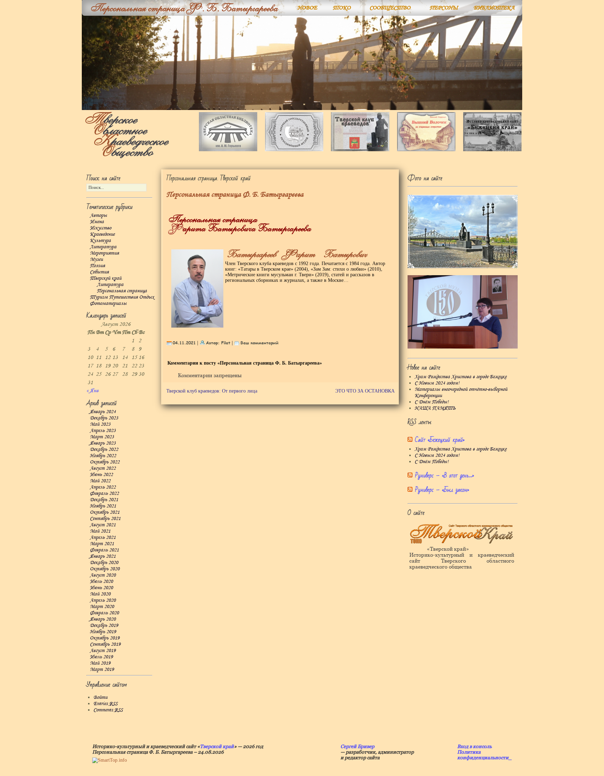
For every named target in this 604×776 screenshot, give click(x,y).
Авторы (98, 215)
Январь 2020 (103, 619)
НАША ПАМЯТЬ (435, 408)
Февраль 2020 (104, 613)
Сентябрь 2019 (105, 644)
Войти (100, 697)
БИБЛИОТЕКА (494, 8)
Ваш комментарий (259, 342)
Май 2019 (100, 663)
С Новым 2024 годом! (437, 383)
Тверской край (105, 278)
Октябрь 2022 (105, 462)
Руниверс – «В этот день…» (444, 475)
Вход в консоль (474, 746)
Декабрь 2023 (104, 418)
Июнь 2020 (101, 588)
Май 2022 (100, 481)
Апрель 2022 (103, 487)
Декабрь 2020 (104, 562)
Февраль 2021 (104, 550)
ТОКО (342, 8)
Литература (103, 247)
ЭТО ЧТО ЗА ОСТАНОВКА (365, 391)
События (99, 272)
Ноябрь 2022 (103, 456)
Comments (108, 710)
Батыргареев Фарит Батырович (295, 254)
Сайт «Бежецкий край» (440, 439)
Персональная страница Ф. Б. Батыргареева (234, 194)
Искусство (100, 228)
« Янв (92, 390)
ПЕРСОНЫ (444, 8)
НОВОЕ (307, 8)
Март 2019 (102, 669)
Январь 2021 (103, 556)
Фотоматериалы (108, 303)
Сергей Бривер (357, 746)
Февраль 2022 (104, 493)
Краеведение (102, 234)
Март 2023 (102, 437)
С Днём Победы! (431, 402)
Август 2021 (103, 525)
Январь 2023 (103, 443)
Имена (97, 222)
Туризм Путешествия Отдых (122, 297)
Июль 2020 (101, 581)
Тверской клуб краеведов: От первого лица (211, 391)
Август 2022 (103, 468)
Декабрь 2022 (104, 449)
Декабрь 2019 (104, 625)
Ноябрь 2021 (103, 506)
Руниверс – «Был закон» (442, 489)
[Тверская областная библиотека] (228, 149)
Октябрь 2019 (105, 638)
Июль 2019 (101, 657)
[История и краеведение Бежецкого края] (492, 149)
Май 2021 (100, 531)
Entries (105, 704)
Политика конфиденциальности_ (484, 754)
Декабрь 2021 (104, 500)
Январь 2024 (103, 412)
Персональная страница (122, 291)
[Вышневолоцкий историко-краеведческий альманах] (426, 149)
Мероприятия (104, 253)
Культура (100, 240)
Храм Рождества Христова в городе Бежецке (460, 377)
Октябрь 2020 (105, 569)
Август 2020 (103, 575)
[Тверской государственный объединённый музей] (294, 149)
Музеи (96, 259)
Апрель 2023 (103, 430)
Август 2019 (103, 650)
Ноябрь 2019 (103, 632)
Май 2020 (100, 594)
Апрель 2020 (103, 600)
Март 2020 (102, 606)
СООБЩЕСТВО (389, 8)
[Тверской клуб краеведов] (360, 149)
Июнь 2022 (101, 474)
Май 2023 (100, 424)
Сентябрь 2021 (105, 518)
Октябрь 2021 (105, 512)
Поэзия (97, 266)
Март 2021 (102, 544)
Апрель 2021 (103, 537)
